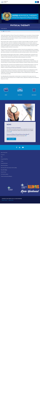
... (3, 31)
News (2, 156)
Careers (2, 161)
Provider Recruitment (4, 163)
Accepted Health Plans (4, 159)
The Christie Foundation (4, 174)
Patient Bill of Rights (4, 169)
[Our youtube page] (22, 147)
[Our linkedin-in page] (19, 147)
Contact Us (2, 154)
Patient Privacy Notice (4, 165)
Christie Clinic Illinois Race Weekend (6, 176)
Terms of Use (10, 200)
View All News (11, 139)
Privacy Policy (4, 200)
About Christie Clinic (4, 152)
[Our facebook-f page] (17, 147)
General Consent (3, 172)
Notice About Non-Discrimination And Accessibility (9, 167)
